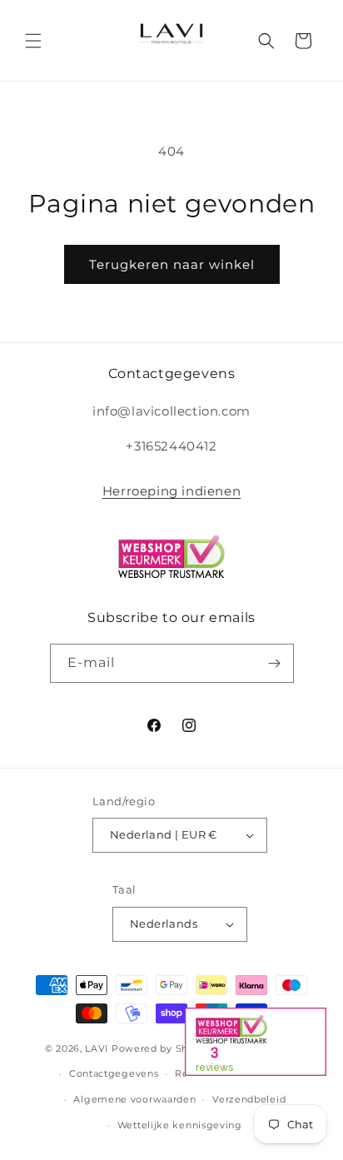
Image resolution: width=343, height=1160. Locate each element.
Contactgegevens (114, 1073)
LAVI (96, 1047)
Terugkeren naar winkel (172, 264)
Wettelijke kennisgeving (179, 1125)
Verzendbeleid (249, 1099)
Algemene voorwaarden (134, 1099)
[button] (33, 40)
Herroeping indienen (171, 491)
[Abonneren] (274, 663)
